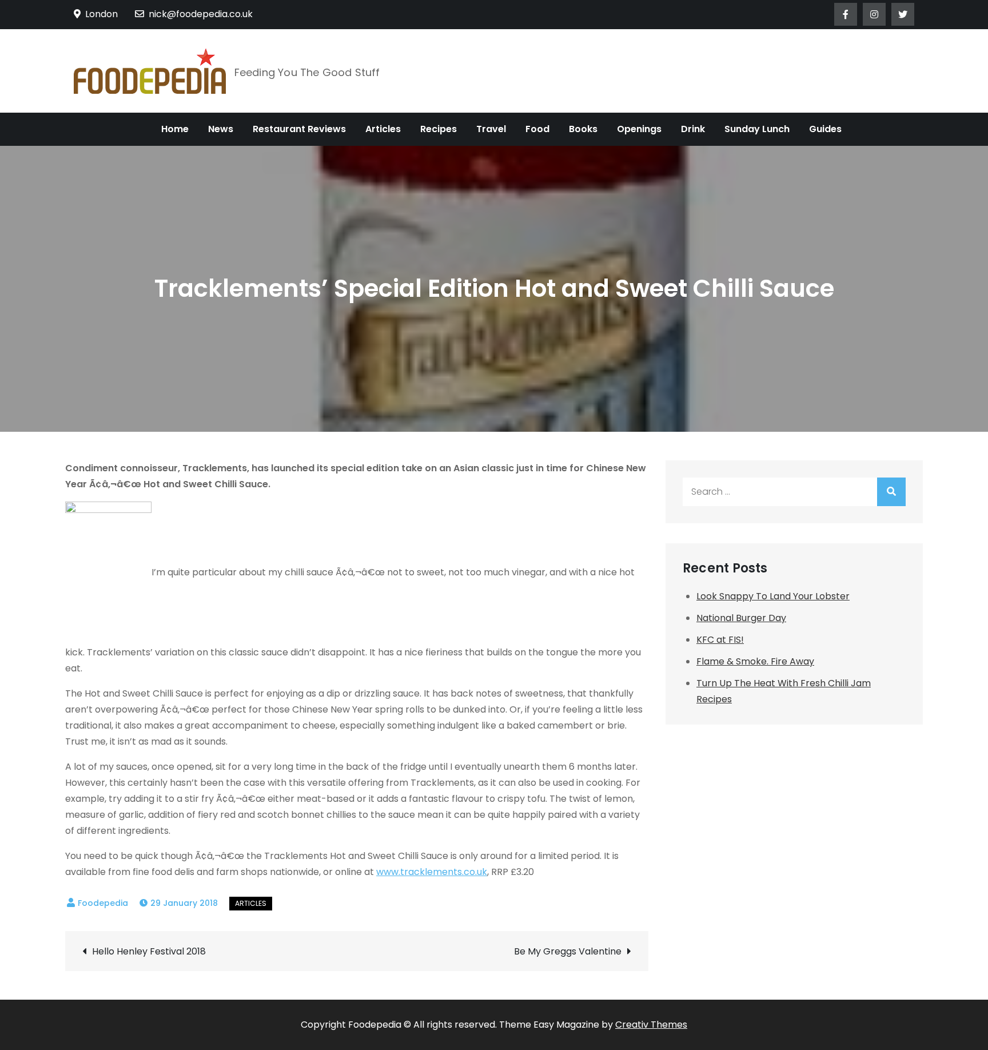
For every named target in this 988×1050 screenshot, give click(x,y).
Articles (383, 129)
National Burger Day (741, 618)
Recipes (438, 129)
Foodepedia (103, 903)
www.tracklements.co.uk (431, 871)
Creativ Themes (651, 1024)
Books (583, 129)
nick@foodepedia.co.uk (201, 14)
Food (537, 129)
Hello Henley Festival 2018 (149, 951)
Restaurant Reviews (299, 129)
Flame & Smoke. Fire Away (755, 661)
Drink (693, 129)
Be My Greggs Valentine (568, 951)
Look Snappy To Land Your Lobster (773, 596)
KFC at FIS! (720, 639)
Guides (825, 129)
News (220, 129)
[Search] (891, 492)
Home (175, 129)
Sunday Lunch (757, 129)
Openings (639, 129)
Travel (491, 129)
